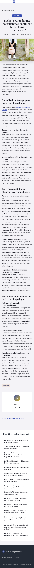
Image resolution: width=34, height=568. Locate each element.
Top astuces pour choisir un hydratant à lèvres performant (16, 447)
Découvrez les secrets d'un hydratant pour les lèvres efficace (16, 441)
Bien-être (11, 10)
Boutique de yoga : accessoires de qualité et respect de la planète (15, 512)
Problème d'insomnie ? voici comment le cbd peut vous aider (16, 462)
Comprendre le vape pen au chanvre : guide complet (16, 487)
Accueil (4, 10)
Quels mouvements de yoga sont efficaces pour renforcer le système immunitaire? (15, 519)
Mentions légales (7, 557)
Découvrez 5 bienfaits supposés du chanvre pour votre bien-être (15, 499)
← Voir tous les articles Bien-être (13, 418)
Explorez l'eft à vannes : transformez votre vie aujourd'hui (16, 493)
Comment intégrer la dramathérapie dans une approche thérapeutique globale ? (16, 527)
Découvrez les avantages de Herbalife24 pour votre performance (16, 534)
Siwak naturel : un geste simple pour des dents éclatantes (16, 480)
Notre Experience (14, 551)
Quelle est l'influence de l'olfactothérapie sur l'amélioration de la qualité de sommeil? (16, 455)
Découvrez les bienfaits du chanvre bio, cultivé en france (15, 505)
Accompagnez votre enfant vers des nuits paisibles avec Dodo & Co (15, 474)
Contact (17, 557)
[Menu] (20, 1)
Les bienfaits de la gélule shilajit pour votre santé (16, 468)
